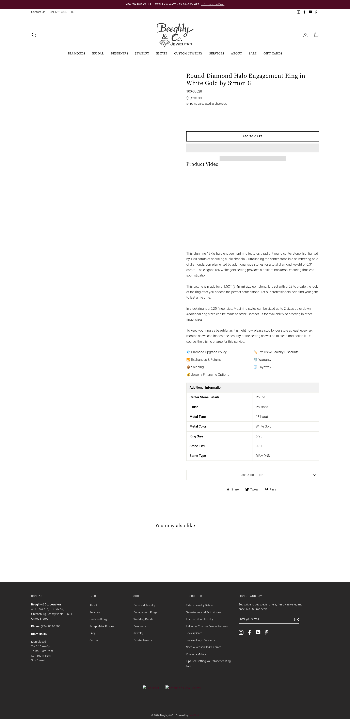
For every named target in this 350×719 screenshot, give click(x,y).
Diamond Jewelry (144, 605)
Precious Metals (196, 654)
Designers (119, 53)
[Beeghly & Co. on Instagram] (241, 632)
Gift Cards (273, 53)
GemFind (194, 715)
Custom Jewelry (188, 53)
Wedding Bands (143, 619)
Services (216, 53)
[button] (252, 148)
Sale (253, 53)
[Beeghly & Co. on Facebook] (249, 632)
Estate (161, 53)
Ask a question (252, 475)
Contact (95, 640)
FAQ (92, 633)
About (236, 53)
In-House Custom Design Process (207, 626)
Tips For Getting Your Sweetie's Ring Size (208, 663)
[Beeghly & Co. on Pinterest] (266, 632)
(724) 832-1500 (50, 626)
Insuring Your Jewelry (199, 619)
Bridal (98, 53)
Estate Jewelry (142, 640)
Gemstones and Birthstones (203, 612)
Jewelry (142, 53)
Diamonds (76, 53)
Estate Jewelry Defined (200, 605)
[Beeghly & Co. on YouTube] (258, 632)
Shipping (191, 103)
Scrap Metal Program (103, 626)
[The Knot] (151, 688)
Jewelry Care (194, 633)
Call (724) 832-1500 (62, 12)
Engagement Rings (145, 612)
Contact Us (38, 12)
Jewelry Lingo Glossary (200, 640)
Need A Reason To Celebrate (203, 647)
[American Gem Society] (183, 688)
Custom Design (99, 619)
